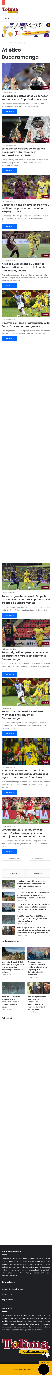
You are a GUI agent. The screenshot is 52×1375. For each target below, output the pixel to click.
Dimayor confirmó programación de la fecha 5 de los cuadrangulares (26, 324)
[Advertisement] (26, 451)
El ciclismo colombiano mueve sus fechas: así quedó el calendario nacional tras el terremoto (32, 883)
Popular (13, 873)
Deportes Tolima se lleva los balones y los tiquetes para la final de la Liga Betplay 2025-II (25, 208)
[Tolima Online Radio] (26, 30)
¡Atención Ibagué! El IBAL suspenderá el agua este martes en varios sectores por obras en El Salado (33, 895)
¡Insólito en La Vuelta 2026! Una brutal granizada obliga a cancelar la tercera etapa (32, 918)
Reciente (38, 873)
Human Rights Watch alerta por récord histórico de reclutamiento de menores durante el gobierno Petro (33, 930)
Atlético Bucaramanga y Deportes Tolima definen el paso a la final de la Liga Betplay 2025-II (25, 267)
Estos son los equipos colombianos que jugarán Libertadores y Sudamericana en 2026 (23, 152)
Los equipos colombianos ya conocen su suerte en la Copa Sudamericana (25, 97)
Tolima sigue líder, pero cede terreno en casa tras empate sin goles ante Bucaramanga (25, 656)
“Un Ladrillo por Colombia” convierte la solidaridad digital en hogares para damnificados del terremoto (33, 907)
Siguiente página (38, 858)
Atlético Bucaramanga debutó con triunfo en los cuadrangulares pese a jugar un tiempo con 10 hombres (25, 774)
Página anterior (13, 858)
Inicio (5, 43)
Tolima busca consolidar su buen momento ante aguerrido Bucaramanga (22, 715)
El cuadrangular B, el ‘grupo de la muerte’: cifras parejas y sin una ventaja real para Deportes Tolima (23, 833)
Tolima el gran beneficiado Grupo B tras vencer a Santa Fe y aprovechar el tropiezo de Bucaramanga (26, 599)
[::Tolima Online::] (10, 10)
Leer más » (9, 112)
